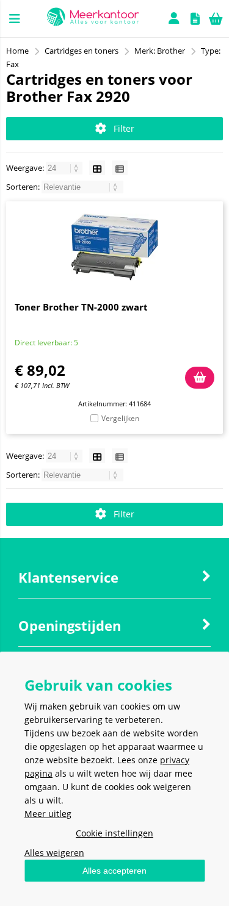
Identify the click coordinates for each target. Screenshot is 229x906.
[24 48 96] (65, 167)
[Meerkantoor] (92, 18)
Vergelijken (120, 418)
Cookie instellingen (114, 833)
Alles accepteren (114, 870)
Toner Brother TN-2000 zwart (81, 307)
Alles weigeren (54, 852)
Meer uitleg (47, 813)
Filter (124, 128)
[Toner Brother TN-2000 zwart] (114, 247)
